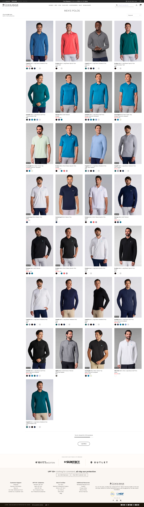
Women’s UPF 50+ (38, 484)
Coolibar (14, 1)
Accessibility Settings (38, 504)
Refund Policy (83, 489)
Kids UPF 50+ (38, 488)
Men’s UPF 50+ (38, 486)
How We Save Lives (132, 1)
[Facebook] (113, 500)
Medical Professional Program (60, 486)
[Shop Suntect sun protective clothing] (72, 462)
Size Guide (60, 491)
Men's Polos (72, 10)
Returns (16, 488)
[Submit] (116, 5)
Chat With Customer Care (79, 475)
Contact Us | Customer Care (15, 491)
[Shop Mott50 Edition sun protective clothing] (45, 462)
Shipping (16, 484)
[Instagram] (117, 500)
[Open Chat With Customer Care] (140, 1)
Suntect (20, 1)
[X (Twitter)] (120, 500)
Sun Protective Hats (38, 489)
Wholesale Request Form (83, 484)
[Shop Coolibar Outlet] (98, 462)
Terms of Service (83, 491)
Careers (83, 486)
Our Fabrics (61, 489)
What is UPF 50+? (60, 488)
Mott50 (25, 1)
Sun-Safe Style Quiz (63, 475)
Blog (61, 493)
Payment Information (15, 486)
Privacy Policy (83, 488)
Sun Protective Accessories (38, 491)
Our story (60, 484)
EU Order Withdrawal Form (16, 489)
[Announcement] (75, 1)
